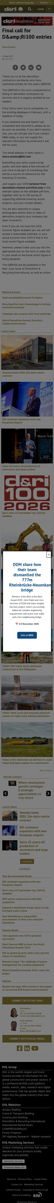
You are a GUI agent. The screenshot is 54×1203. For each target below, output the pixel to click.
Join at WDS (27, 635)
